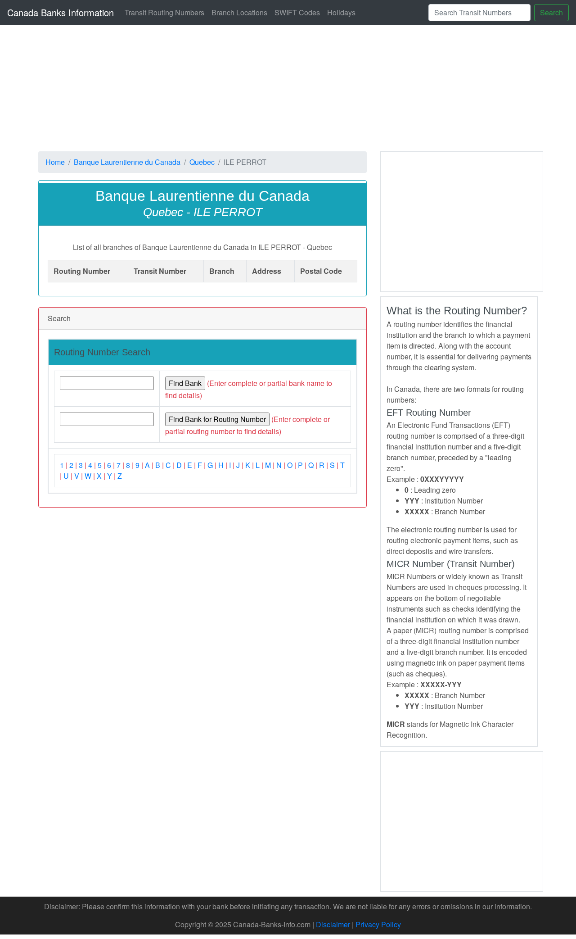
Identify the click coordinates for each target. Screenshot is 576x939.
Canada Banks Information (60, 12)
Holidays (341, 12)
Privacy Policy (378, 924)
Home (55, 162)
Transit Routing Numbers (164, 12)
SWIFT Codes (297, 12)
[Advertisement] (461, 220)
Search (551, 12)
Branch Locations (239, 12)
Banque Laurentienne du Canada (127, 162)
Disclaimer (333, 924)
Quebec (202, 162)
